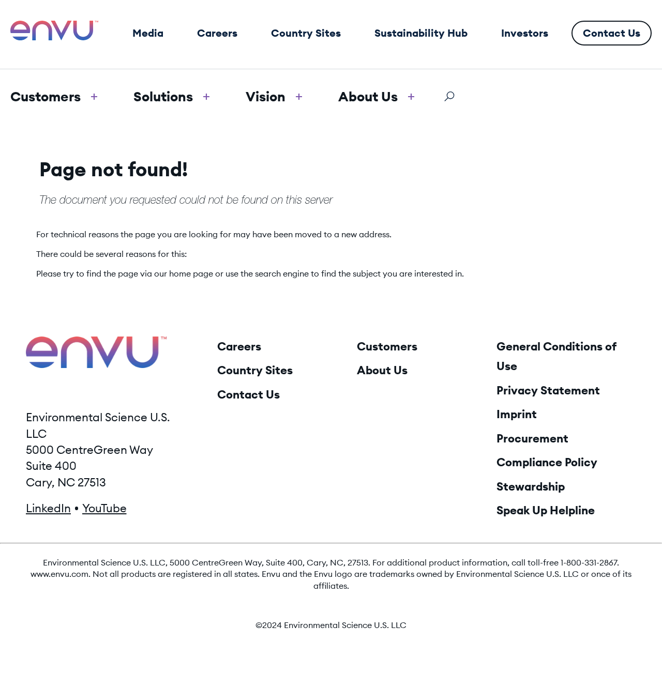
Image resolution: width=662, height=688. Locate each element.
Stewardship (530, 486)
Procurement (532, 438)
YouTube (104, 508)
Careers (239, 346)
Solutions (163, 96)
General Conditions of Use (556, 356)
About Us (368, 96)
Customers (45, 96)
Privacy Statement (548, 390)
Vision (265, 96)
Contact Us (248, 394)
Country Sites (255, 370)
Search (449, 96)
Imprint (516, 414)
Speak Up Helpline (545, 510)
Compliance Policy (546, 462)
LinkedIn (48, 508)
